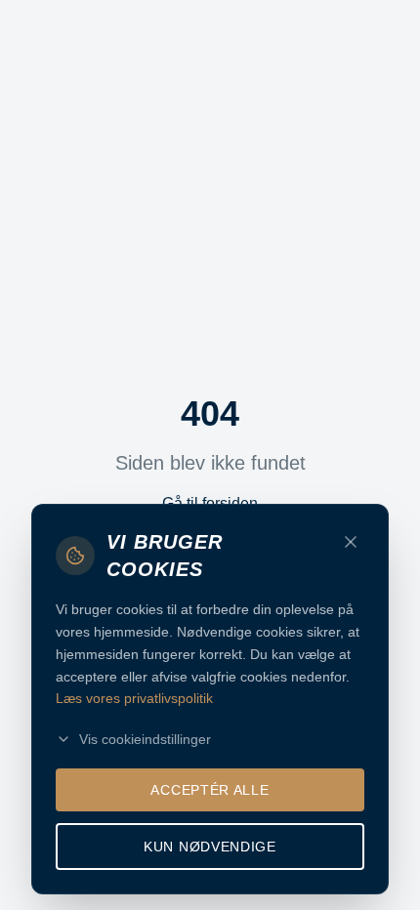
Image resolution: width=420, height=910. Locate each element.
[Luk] (350, 542)
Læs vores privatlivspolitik (134, 698)
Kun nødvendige (210, 846)
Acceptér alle (209, 790)
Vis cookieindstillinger (145, 739)
